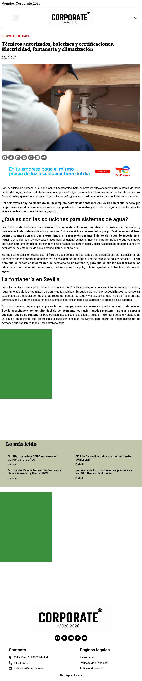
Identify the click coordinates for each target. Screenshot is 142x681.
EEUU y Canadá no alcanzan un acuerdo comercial (103, 458)
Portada (12, 464)
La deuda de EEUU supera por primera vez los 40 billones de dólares (104, 471)
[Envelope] (84, 638)
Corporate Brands (15, 36)
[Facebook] (57, 638)
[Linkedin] (78, 638)
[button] (16, 18)
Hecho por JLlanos (71, 675)
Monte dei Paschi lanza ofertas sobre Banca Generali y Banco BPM (34, 471)
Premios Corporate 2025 (21, 3)
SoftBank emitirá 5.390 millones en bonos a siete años (32, 458)
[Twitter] (64, 638)
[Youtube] (71, 638)
